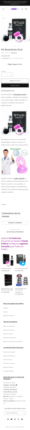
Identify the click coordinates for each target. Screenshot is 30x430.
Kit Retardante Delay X (6, 268)
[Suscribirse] (24, 413)
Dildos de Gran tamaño (9, 337)
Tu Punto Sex (11, 426)
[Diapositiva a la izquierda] (11, 46)
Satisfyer (5, 308)
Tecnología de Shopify (19, 426)
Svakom (5, 312)
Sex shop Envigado (8, 371)
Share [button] (4, 204)
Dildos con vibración (8, 330)
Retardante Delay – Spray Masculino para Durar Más (7, 289)
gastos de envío (6, 58)
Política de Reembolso (9, 356)
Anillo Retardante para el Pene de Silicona (21, 289)
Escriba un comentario (15, 222)
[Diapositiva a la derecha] (18, 46)
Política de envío (7, 359)
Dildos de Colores (8, 334)
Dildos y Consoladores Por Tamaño (12, 341)
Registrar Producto (8, 367)
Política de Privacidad (9, 352)
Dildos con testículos (9, 326)
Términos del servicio (9, 363)
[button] (3, 9)
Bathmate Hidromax (8, 315)
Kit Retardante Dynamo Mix (21, 268)
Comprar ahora (15, 85)
